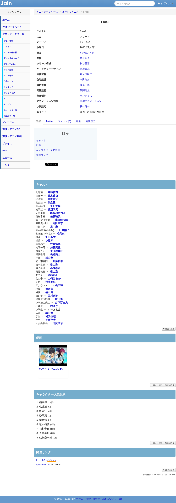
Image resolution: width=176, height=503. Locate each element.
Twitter (49, 121)
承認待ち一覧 (9, 116)
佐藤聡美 (55, 216)
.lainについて (109, 498)
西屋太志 (85, 68)
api (120, 498)
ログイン (165, 3)
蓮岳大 (49, 288)
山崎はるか (54, 278)
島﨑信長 (53, 192)
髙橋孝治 (55, 268)
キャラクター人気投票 (48, 150)
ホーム (6, 19)
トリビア (7, 104)
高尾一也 (85, 85)
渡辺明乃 (53, 209)
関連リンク (42, 155)
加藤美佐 (55, 247)
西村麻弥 (53, 295)
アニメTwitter (10, 64)
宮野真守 (53, 199)
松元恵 (60, 233)
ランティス (86, 95)
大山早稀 (58, 285)
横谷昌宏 (85, 63)
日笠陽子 (64, 230)
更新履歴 (90, 121)
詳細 (38, 121)
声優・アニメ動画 (12, 136)
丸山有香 (50, 237)
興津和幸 (58, 261)
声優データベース (12, 27)
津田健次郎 (61, 219)
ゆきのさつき (58, 212)
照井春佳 (50, 281)
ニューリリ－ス (10, 110)
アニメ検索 (8, 41)
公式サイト (51, 460)
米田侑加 (85, 79)
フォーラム (8, 122)
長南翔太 (50, 319)
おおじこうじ (87, 52)
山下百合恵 (61, 302)
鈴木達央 (53, 195)
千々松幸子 (56, 250)
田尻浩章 (58, 323)
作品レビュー (9, 81)
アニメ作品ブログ (11, 58)
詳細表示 (170, 385)
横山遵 (49, 257)
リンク (6, 165)
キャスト (41, 140)
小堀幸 (49, 240)
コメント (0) (64, 121)
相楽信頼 (50, 316)
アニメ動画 (8, 70)
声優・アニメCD (11, 129)
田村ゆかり (54, 306)
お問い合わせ (92, 498)
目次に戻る (169, 329)
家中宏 (54, 226)
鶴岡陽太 (85, 90)
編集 (78, 121)
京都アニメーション (91, 101)
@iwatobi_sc (43, 464)
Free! (39, 460)
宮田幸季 (58, 223)
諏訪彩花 (53, 274)
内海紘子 (85, 58)
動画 (38, 145)
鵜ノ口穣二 (86, 74)
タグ (6, 98)
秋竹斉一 (85, 106)
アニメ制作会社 (10, 52)
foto (4, 150)
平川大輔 (55, 206)
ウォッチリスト (10, 93)
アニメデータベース (13, 34)
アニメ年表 (8, 75)
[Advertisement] (15, 222)
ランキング (8, 87)
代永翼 (52, 202)
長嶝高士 (55, 254)
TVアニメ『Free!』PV (51, 369)
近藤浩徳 (55, 243)
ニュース (7, 157)
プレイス (7, 143)
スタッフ (7, 47)
